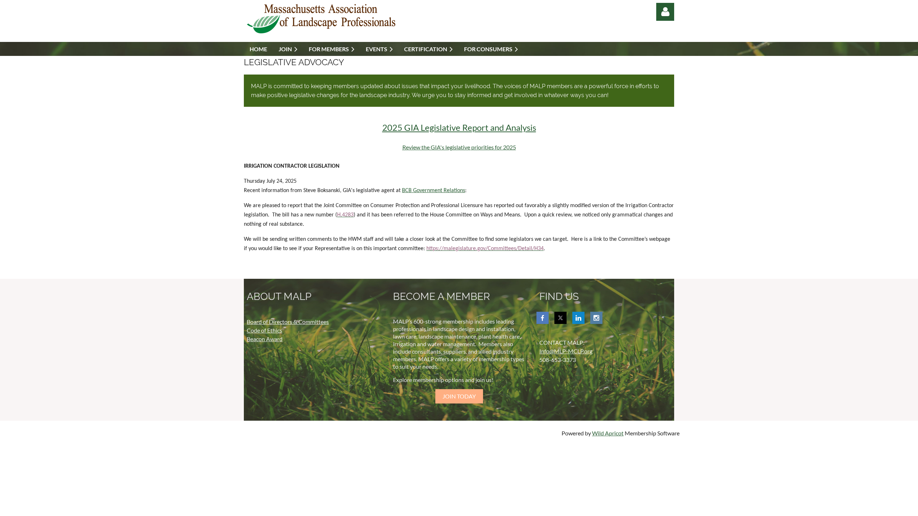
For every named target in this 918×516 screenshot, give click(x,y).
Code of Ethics (264, 330)
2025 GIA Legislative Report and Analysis (459, 127)
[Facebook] (542, 318)
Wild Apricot (608, 433)
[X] (560, 318)
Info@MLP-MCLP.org (565, 351)
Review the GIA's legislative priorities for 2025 (459, 147)
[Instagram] (596, 318)
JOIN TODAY (459, 396)
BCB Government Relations (433, 191)
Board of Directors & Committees (288, 321)
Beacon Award (265, 338)
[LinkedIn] (578, 318)
